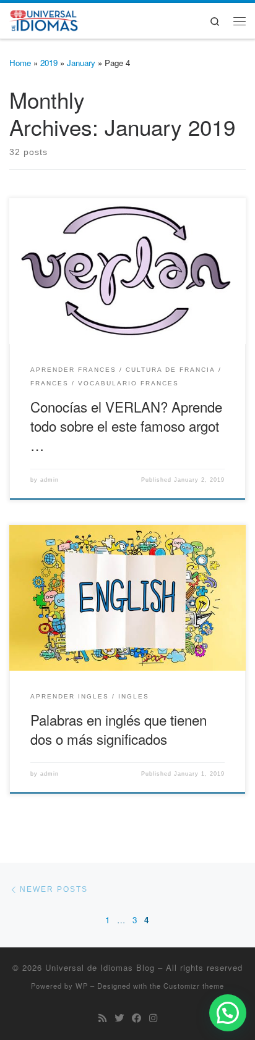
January (81, 63)
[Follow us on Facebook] (136, 1017)
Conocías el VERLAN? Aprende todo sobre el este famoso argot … (126, 425)
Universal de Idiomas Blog (100, 967)
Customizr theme (193, 986)
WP (82, 986)
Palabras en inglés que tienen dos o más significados (118, 729)
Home (20, 63)
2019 (49, 63)
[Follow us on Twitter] (119, 1017)
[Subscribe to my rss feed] (102, 1017)
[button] (227, 1012)
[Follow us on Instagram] (153, 1017)
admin (49, 480)
